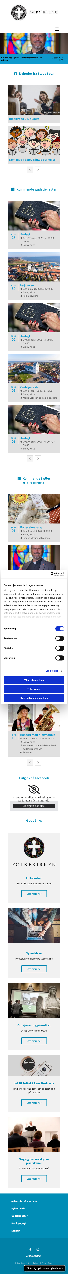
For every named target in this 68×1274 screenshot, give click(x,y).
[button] (34, 29)
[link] (34, 789)
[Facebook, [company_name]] (30, 1249)
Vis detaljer (52, 670)
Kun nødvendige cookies (34, 698)
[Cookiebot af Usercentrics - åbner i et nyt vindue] (50, 574)
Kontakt (15, 1230)
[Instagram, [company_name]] (37, 1249)
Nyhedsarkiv (18, 1208)
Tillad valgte (34, 689)
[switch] (59, 638)
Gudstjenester (19, 1215)
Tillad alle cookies (34, 680)
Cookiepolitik (33, 1256)
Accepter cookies (34, 805)
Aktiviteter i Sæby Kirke (24, 1200)
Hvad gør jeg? (18, 1223)
